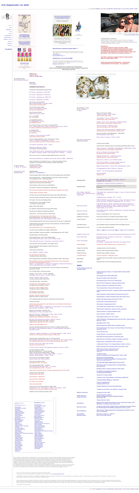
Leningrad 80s (109, 8)
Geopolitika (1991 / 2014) (103, 323)
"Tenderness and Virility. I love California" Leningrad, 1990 (111, 389)
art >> (34, 172)
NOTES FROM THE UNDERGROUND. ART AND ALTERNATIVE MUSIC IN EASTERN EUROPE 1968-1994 (62, 17)
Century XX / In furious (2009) (104, 375)
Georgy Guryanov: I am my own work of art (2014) (109, 334)
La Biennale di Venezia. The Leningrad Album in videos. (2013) (114, 344)
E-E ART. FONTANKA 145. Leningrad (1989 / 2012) (103, 383)
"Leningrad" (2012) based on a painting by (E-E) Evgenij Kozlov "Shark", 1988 (112, 354)
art (102, 8)
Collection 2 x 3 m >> (19, 403)
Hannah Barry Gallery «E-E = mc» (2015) (107, 316)
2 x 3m (123, 8)
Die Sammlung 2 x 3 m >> (20, 405)
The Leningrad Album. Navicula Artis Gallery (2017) (110, 288)
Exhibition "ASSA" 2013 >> (59, 64)
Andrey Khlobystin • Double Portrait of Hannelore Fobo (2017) (112, 294)
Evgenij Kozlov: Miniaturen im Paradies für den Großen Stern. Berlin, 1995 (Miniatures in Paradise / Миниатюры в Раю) (116, 403)
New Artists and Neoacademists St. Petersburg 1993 (110, 336)
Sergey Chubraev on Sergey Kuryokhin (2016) (108, 311)
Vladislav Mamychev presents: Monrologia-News (109, 386)
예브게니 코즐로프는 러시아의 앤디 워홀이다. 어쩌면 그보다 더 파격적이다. (116, 230)
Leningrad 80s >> (41, 172)
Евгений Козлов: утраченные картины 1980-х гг (65, 48)
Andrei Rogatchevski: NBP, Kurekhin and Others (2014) (111, 325)
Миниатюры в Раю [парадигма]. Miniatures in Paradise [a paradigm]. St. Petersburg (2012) (111, 358)
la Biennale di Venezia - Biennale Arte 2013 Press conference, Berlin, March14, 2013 (108, 350)
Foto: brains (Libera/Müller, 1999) (131, 34)
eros (104, 8)
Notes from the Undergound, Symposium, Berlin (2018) (111, 283)
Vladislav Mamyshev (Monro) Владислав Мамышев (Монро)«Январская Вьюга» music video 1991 (110, 396)
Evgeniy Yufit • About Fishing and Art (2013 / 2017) (109, 299)
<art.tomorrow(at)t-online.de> (58, 473)
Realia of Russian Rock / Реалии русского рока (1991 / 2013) (112, 346)
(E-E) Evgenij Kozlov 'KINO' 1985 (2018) (107, 275)
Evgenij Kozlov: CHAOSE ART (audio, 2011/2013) (109, 341)
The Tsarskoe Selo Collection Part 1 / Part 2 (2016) (110, 306)
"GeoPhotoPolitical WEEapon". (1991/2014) (108, 380)
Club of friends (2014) (102, 331)
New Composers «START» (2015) (105, 314)
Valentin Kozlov (117, 8)
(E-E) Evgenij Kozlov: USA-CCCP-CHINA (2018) (109, 280)
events (127, 8)
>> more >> (130, 40)
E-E (93, 8)
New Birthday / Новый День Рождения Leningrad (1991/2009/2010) (107, 372)
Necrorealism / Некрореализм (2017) (106, 304)
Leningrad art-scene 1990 (103, 392)
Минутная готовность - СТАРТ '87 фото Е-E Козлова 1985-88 (106, 414)
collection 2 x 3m (7, 39)
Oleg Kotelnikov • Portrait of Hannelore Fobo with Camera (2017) (113, 296)
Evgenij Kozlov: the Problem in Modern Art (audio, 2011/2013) (112, 339)
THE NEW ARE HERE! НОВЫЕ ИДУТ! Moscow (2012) (111, 362)
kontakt (136, 8)
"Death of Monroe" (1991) (103, 400)
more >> (78, 38)
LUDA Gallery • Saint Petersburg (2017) (107, 301)
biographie (97, 8)
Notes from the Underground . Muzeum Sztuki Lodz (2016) (112, 309)
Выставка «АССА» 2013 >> (59, 55)
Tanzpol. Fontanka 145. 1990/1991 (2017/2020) (109, 285)
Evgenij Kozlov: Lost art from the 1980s (62, 58)
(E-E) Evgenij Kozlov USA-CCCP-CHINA (24, 63)
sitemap (131, 8)
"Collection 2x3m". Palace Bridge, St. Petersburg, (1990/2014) (112, 377)
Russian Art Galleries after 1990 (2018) (107, 278)
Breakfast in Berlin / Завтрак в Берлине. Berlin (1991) (110, 368)
